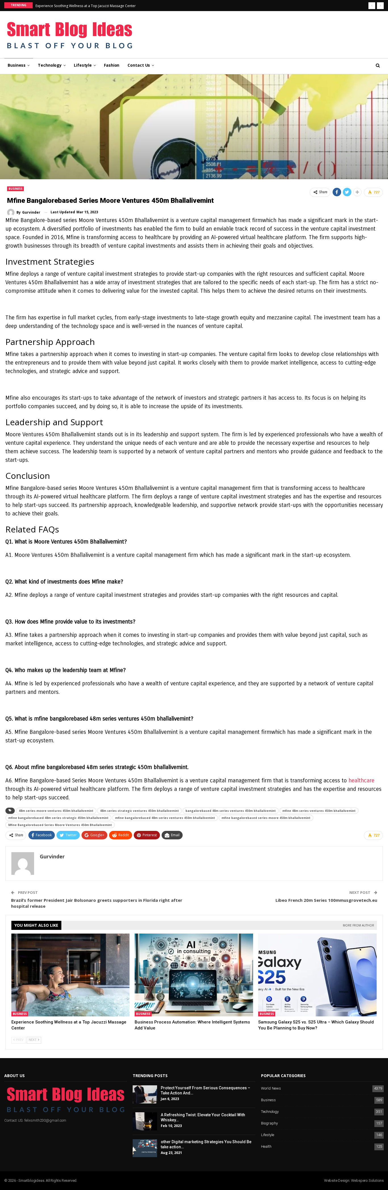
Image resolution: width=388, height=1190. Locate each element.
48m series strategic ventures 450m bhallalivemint (139, 811)
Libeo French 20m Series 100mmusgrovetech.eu (326, 900)
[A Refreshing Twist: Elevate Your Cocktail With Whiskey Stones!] (145, 1121)
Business (17, 65)
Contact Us (139, 65)
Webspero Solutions (367, 1180)
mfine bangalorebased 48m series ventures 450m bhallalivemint (165, 818)
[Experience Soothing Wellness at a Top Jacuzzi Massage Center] (70, 975)
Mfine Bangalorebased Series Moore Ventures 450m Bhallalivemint (60, 825)
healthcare (361, 780)
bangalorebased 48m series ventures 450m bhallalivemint (230, 811)
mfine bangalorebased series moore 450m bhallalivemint (266, 818)
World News (271, 1089)
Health (266, 1147)
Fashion (111, 65)
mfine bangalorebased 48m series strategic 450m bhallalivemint (58, 818)
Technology (50, 65)
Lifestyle (83, 65)
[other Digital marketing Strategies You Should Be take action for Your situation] (145, 1148)
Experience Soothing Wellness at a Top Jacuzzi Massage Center (86, 5)
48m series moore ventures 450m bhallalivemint (56, 811)
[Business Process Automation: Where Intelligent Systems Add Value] (194, 975)
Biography (269, 1123)
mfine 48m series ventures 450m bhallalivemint (319, 811)
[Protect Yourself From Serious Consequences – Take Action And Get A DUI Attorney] (145, 1094)
